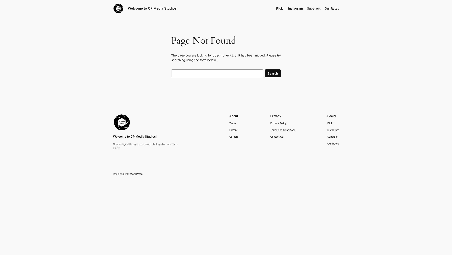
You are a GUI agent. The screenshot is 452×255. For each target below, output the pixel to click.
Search (273, 73)
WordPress (136, 173)
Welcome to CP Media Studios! (153, 8)
